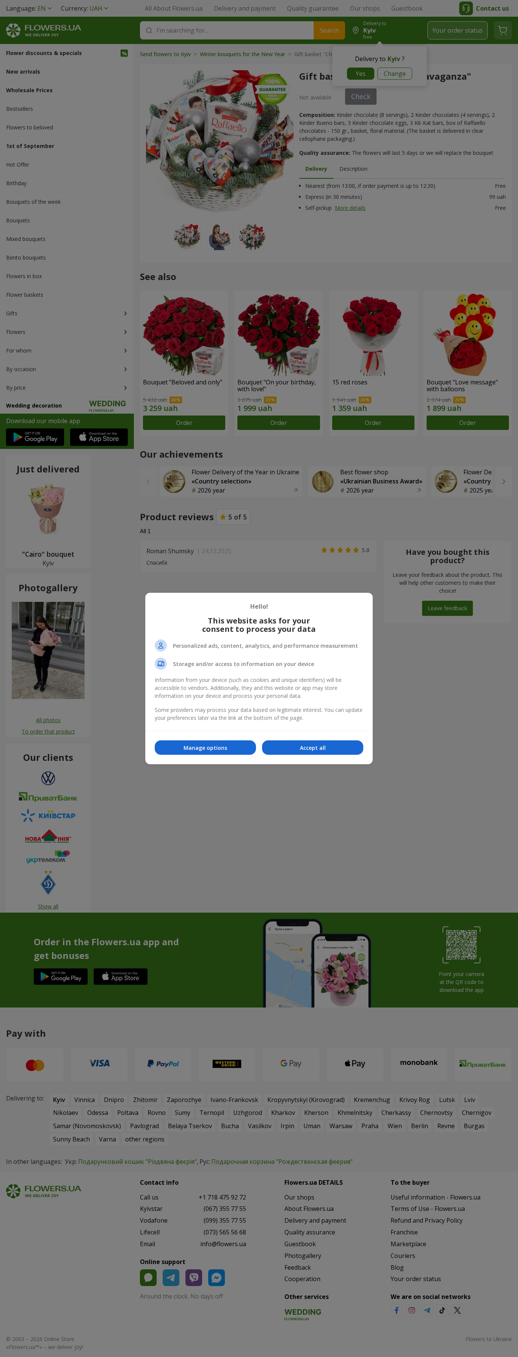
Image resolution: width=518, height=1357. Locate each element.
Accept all (313, 747)
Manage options (205, 747)
